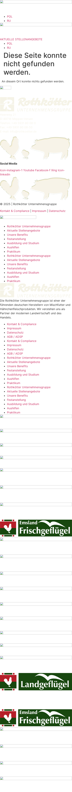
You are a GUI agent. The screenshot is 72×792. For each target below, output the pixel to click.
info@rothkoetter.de (23, 131)
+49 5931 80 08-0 (23, 123)
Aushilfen (13, 247)
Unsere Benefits (17, 234)
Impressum (39, 211)
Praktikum (13, 251)
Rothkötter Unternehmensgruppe (29, 226)
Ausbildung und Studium (23, 243)
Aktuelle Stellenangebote (23, 230)
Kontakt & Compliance (14, 211)
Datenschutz (57, 211)
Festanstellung (16, 239)
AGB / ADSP (15, 336)
